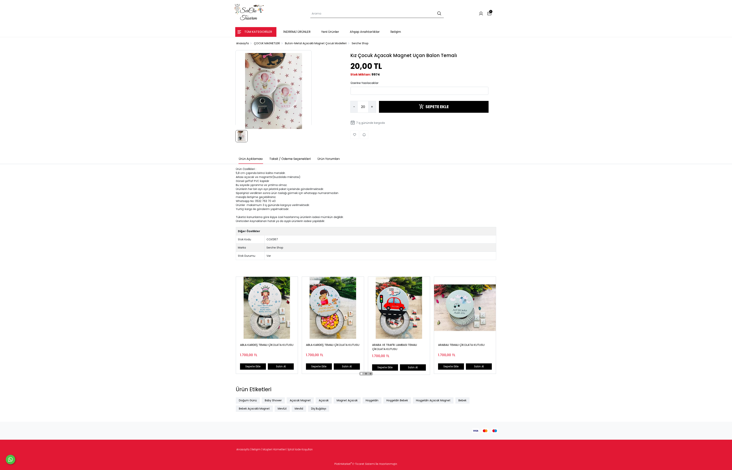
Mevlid (299, 408)
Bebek (462, 400)
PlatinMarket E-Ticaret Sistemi (354, 464)
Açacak (324, 400)
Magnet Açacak (347, 400)
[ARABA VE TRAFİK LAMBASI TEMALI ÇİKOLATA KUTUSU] (399, 308)
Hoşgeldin (372, 400)
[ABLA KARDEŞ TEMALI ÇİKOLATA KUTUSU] (267, 308)
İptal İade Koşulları (300, 449)
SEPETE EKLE (437, 106)
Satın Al (281, 366)
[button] (361, 374)
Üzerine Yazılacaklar (365, 83)
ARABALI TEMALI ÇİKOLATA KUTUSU (461, 345)
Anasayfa (242, 449)
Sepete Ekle (253, 366)
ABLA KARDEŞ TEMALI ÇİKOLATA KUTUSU (266, 345)
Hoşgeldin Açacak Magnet (433, 400)
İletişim (256, 449)
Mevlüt (282, 408)
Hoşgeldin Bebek (397, 400)
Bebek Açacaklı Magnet (254, 408)
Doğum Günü (248, 400)
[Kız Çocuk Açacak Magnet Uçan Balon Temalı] (273, 91)
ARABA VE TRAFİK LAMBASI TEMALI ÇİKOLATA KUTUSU (394, 347)
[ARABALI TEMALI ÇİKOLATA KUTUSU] (465, 308)
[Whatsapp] (10, 459)
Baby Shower (273, 400)
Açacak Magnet (300, 400)
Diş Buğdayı (318, 408)
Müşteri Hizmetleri (274, 449)
